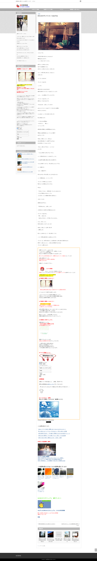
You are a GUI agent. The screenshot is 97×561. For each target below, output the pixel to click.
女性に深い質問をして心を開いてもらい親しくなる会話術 (52, 435)
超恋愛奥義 (18, 555)
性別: (41, 373)
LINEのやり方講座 (35, 9)
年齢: (41, 370)
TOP (22, 9)
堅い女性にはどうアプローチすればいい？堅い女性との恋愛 (52, 431)
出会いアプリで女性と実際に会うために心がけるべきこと (52, 429)
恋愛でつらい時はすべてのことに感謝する (67, 540)
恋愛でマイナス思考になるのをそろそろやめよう (42, 540)
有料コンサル (51, 384)
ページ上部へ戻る (96, 550)
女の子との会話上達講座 (43, 456)
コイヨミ (61, 9)
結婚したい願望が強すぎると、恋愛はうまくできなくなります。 (41, 477)
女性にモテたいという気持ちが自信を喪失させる (48, 477)
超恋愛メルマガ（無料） (48, 9)
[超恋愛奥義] (23, 7)
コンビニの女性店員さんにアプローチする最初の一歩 (41, 490)
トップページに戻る (42, 545)
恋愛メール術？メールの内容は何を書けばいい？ (75, 540)
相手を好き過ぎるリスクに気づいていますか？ (47, 523)
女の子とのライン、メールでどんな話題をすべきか (50, 540)
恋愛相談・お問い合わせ (74, 9)
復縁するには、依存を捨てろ (63, 476)
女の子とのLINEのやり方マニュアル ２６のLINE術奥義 (51, 510)
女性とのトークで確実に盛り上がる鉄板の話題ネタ (50, 459)
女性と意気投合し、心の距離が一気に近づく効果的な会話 (51, 460)
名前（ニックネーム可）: (46, 367)
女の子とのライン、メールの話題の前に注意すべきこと (70, 524)
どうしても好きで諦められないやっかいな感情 (25, 171)
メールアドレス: (44, 365)
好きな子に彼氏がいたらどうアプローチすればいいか (55, 477)
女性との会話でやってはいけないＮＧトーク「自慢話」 (51, 458)
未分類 (39, 13)
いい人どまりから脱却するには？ (27, 166)
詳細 (39, 517)
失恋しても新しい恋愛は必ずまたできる (70, 477)
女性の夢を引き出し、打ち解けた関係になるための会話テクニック (54, 433)
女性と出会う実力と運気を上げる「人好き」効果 (50, 437)
